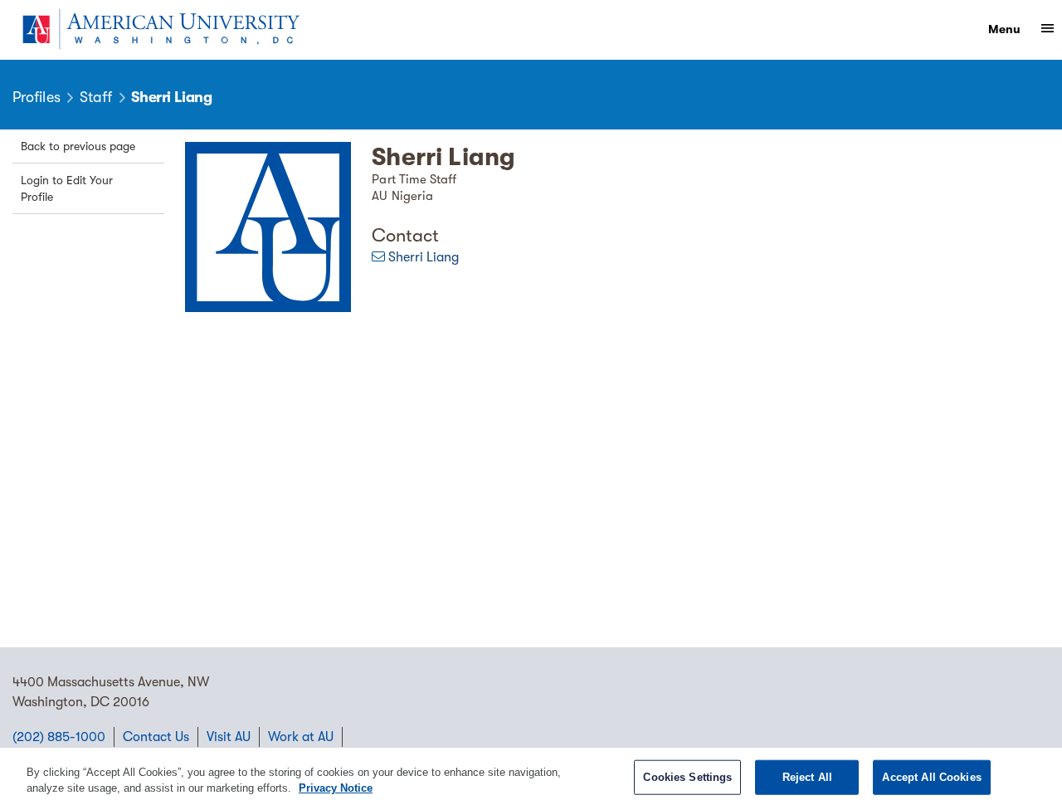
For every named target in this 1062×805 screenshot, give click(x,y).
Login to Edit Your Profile (67, 188)
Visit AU (229, 736)
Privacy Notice (336, 788)
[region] (531, 776)
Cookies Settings (687, 777)
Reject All (807, 777)
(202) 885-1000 (58, 736)
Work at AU (301, 736)
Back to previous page (78, 146)
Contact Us (156, 736)
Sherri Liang (423, 257)
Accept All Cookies (931, 777)
